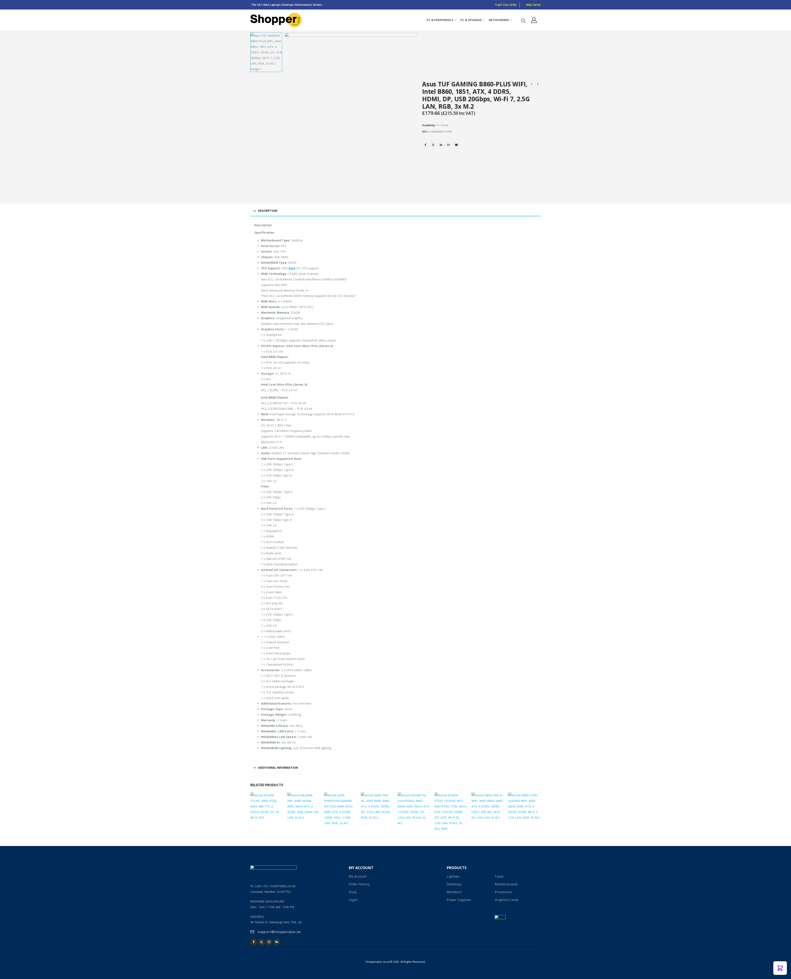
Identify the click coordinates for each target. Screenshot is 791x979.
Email (456, 144)
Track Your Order (505, 5)
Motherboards (263, 806)
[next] (538, 84)
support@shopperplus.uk (279, 931)
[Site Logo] (276, 20)
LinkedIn (441, 144)
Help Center (533, 5)
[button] (523, 21)
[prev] (532, 84)
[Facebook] (253, 942)
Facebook (425, 144)
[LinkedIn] (276, 942)
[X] (261, 942)
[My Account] (533, 20)
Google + (448, 144)
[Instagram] (269, 942)
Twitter (433, 144)
